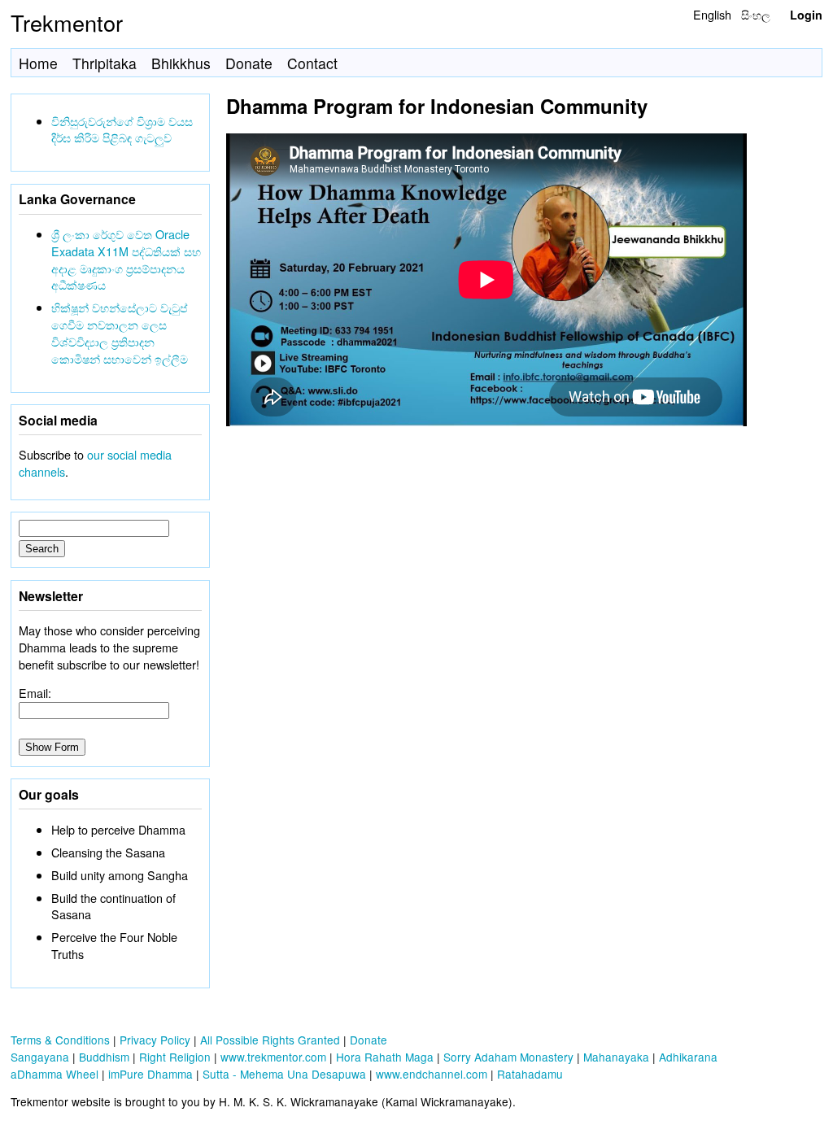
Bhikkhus (181, 63)
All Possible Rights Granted (270, 1039)
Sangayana (40, 1057)
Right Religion (175, 1057)
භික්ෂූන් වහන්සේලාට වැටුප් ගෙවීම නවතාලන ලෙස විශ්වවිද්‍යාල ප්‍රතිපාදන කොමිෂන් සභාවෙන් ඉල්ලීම (119, 332)
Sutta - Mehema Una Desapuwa (284, 1074)
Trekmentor (67, 22)
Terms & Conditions (60, 1039)
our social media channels (95, 463)
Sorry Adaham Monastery (508, 1057)
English (712, 14)
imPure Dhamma (150, 1074)
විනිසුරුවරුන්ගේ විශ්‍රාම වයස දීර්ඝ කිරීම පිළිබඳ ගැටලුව (122, 129)
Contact (312, 63)
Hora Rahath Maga (385, 1057)
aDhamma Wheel (54, 1074)
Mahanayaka (616, 1057)
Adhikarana (688, 1057)
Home (38, 63)
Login (806, 15)
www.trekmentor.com (273, 1057)
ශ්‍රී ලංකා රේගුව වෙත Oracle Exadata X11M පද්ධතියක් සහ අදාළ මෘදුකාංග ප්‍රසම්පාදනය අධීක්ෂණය (126, 259)
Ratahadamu (530, 1074)
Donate (249, 63)
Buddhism (104, 1057)
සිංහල (755, 14)
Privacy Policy (155, 1039)
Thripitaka (104, 63)
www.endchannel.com (431, 1074)
